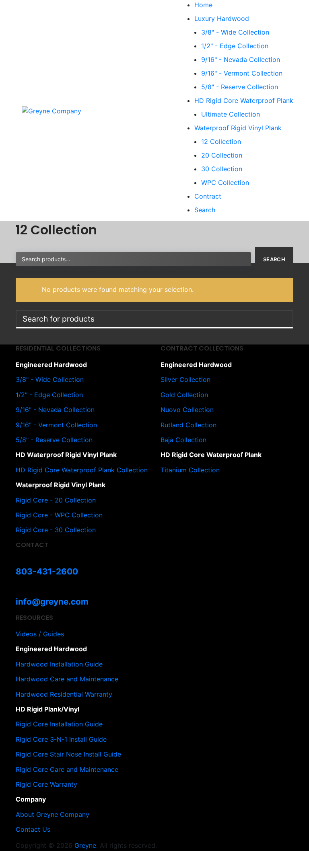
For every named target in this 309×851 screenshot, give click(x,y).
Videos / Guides (40, 634)
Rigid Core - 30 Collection (56, 530)
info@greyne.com (52, 602)
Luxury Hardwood (221, 18)
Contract (207, 196)
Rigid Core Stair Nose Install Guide (68, 754)
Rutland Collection (188, 425)
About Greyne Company (52, 814)
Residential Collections (58, 348)
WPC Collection (225, 182)
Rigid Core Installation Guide (59, 724)
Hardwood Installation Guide (59, 664)
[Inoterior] (51, 110)
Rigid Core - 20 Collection (56, 500)
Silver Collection (185, 379)
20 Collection (221, 155)
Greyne (85, 845)
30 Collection (221, 169)
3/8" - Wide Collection (235, 32)
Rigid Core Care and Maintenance (67, 769)
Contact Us (33, 829)
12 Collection (221, 141)
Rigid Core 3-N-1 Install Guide (61, 739)
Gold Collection (184, 395)
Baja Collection (183, 440)
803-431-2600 (47, 571)
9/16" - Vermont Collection (241, 73)
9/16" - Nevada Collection (240, 59)
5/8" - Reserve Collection (239, 87)
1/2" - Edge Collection (234, 46)
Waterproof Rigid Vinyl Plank (238, 128)
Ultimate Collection (230, 114)
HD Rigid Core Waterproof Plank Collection (82, 470)
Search (204, 210)
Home (203, 5)
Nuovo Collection (187, 410)
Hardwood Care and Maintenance (67, 679)
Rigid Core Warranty (46, 784)
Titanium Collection (190, 470)
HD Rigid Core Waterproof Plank (243, 100)
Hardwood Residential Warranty (64, 694)
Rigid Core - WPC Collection (59, 515)
